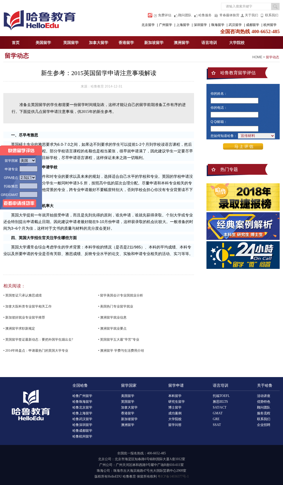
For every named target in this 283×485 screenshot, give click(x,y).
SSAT (217, 425)
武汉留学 (235, 25)
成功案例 (175, 413)
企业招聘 (263, 425)
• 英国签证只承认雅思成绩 (22, 295)
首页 (16, 43)
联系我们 (271, 15)
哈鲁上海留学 (82, 413)
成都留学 (252, 25)
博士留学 (175, 407)
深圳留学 (200, 25)
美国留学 (43, 43)
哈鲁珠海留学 (82, 402)
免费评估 (164, 15)
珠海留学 (217, 25)
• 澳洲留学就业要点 (112, 328)
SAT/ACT (219, 407)
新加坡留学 (154, 43)
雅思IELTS (220, 402)
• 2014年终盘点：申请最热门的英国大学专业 (35, 351)
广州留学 (165, 25)
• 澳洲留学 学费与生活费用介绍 (121, 351)
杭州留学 (270, 25)
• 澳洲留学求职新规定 (19, 328)
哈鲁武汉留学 (82, 419)
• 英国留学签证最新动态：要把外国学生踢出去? (38, 339)
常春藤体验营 (229, 15)
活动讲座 (263, 396)
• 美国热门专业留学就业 (115, 306)
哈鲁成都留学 (82, 431)
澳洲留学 (181, 43)
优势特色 (263, 402)
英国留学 (71, 43)
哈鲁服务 (205, 15)
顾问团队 (185, 15)
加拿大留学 (98, 43)
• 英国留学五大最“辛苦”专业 (118, 339)
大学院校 (237, 43)
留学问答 (175, 425)
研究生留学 (176, 402)
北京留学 (148, 25)
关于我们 (251, 15)
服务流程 (263, 413)
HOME (257, 57)
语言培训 (209, 43)
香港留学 (126, 43)
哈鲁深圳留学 (82, 425)
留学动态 (17, 55)
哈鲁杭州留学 (82, 436)
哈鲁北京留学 (82, 407)
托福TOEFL (221, 396)
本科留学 (175, 396)
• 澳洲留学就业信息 (112, 317)
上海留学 (183, 25)
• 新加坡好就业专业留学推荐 (24, 317)
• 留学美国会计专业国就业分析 (120, 295)
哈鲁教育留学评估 (238, 72)
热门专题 (229, 169)
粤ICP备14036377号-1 (173, 476)
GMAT (217, 413)
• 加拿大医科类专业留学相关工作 (27, 306)
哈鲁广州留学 (82, 396)
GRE (216, 419)
